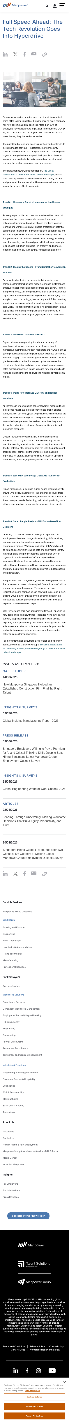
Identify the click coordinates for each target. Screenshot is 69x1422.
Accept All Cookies (34, 1416)
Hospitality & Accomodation (17, 947)
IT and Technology (12, 953)
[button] (62, 5)
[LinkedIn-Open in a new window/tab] (15, 1370)
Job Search (9, 919)
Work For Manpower (13, 1164)
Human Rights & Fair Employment (20, 1144)
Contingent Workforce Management (21, 1008)
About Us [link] (8, 1122)
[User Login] (55, 7)
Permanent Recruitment (15, 1048)
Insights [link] (8, 1174)
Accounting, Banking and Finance (20, 1072)
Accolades (8, 1131)
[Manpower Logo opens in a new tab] (31, 1245)
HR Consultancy (11, 1022)
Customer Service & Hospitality (19, 1079)
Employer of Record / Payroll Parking (22, 1015)
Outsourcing (9, 1035)
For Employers (10, 1183)
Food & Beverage (12, 940)
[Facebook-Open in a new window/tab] (27, 1370)
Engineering (9, 934)
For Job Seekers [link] (12, 902)
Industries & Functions (14, 1065)
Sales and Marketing (13, 1105)
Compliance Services (14, 1002)
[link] (34, 1370)
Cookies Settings (34, 1397)
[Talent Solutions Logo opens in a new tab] (34, 1264)
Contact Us (8, 1138)
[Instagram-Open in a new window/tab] (38, 1370)
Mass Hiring (9, 1028)
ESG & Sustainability (13, 1092)
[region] (34, 1399)
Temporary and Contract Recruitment (22, 1054)
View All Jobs (18, 1349)
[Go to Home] (15, 6)
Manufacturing (10, 960)
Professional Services (14, 966)
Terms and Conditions (14, 1346)
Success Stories (11, 986)
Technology (9, 1112)
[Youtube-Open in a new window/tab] (52, 1370)
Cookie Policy (56, 1346)
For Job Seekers (11, 1190)
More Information (32, 1391)
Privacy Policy (37, 1346)
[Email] (33, 54)
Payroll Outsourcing (13, 1041)
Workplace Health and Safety (44, 1349)
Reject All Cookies (34, 1406)
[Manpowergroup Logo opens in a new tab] (34, 1282)
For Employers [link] (11, 976)
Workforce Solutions (13, 994)
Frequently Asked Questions (17, 911)
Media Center (10, 1157)
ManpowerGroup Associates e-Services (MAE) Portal (30, 1151)
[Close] (65, 1382)
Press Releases (11, 1197)
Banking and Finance (13, 927)
